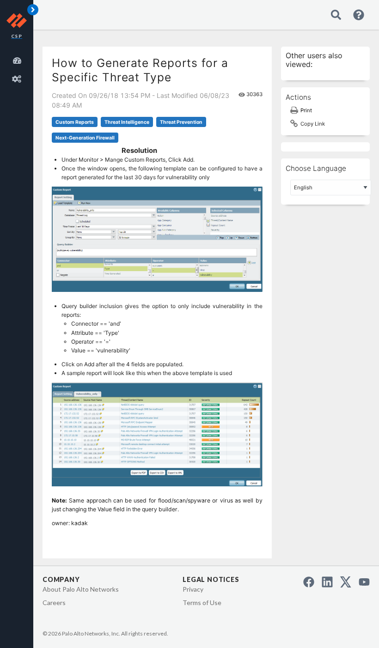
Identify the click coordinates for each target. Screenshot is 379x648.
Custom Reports (74, 122)
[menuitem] (18, 59)
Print (306, 110)
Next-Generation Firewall (85, 138)
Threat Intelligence (126, 122)
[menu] (18, 68)
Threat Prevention (181, 122)
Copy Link (312, 124)
